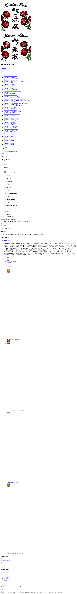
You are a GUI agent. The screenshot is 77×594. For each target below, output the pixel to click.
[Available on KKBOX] (10, 93)
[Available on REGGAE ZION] (11, 119)
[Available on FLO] (8, 137)
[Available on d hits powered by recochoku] (14, 97)
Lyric (5, 171)
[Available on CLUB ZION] (11, 118)
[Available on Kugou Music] (11, 129)
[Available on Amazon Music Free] (12, 91)
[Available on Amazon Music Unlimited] (13, 81)
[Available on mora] (9, 88)
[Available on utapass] (9, 122)
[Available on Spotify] (9, 77)
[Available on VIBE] (9, 139)
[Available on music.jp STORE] (11, 104)
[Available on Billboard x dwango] (12, 111)
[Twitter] (8, 260)
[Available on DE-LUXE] (10, 120)
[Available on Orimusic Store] (11, 116)
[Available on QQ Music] (10, 127)
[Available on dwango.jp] (10, 107)
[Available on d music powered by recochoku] (15, 99)
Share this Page (4, 558)
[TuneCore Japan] (5, 560)
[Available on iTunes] (9, 84)
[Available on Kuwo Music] (10, 130)
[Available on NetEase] (9, 131)
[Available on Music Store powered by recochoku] (16, 101)
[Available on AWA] (9, 82)
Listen (3, 72)
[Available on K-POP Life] (10, 110)
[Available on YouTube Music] (11, 78)
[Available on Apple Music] (10, 76)
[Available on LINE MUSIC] (11, 80)
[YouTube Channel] (11, 261)
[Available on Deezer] (9, 92)
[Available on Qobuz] (9, 141)
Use (3, 148)
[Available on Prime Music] (10, 89)
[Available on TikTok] (9, 144)
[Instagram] (9, 262)
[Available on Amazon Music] (11, 85)
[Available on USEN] (9, 125)
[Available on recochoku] (10, 86)
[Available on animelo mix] (10, 108)
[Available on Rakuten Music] (11, 123)
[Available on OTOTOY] (10, 112)
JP (1, 565)
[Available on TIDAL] (9, 136)
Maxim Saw (5, 69)
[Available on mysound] (9, 115)
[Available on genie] (9, 143)
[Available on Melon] (9, 140)
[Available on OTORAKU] (10, 126)
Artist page (6, 257)
